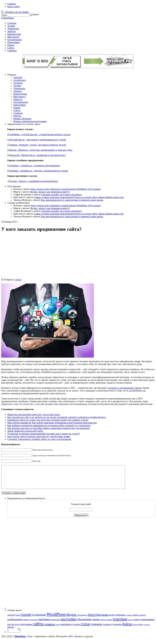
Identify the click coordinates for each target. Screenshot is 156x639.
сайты (38, 623)
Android (10, 615)
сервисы (49, 624)
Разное (10, 45)
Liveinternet (39, 614)
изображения (15, 619)
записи (135, 615)
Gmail (17, 615)
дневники (120, 615)
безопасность (82, 615)
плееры (130, 620)
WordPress (56, 614)
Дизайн (11, 26)
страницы (96, 624)
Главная (11, 3)
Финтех (17, 116)
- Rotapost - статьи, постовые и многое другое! (41, 145)
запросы (142, 615)
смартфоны (66, 624)
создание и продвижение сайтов (124, 388)
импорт (26, 620)
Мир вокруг (13, 37)
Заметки (11, 31)
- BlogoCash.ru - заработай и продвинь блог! (43, 155)
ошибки (96, 619)
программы (26, 624)
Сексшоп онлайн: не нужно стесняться (61, 194)
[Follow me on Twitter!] (17, 12)
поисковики (147, 619)
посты (10, 624)
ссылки (76, 624)
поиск (137, 619)
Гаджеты (11, 23)
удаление (117, 624)
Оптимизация (14, 39)
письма (109, 620)
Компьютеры (14, 34)
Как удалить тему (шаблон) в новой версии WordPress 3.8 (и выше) (66, 189)
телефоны (107, 624)
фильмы (135, 624)
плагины (120, 619)
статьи (85, 624)
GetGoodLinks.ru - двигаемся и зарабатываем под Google (36, 139)
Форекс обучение (22, 118)
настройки (68, 619)
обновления (84, 619)
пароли (103, 620)
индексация (33, 620)
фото (141, 624)
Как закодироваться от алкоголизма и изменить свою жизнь (72, 200)
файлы (127, 624)
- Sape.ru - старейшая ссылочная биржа (37, 181)
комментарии (55, 620)
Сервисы (12, 50)
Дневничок (13, 28)
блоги (92, 614)
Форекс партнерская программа (29, 121)
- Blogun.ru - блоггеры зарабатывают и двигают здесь (44, 150)
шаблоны (10, 627)
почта (17, 624)
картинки (44, 619)
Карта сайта (13, 6)
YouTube (17, 77)
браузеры (102, 614)
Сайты (10, 48)
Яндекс (71, 614)
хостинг (147, 624)
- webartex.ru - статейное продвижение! (39, 165)
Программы (13, 42)
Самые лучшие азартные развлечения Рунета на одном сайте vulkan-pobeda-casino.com (79, 197)
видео (112, 615)
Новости (17, 99)
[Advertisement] (78, 256)
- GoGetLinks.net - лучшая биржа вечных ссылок (45, 134)
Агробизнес (19, 80)
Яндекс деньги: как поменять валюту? (50, 191)
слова (57, 624)
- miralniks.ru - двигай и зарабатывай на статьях (43, 170)
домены (129, 615)
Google (26, 614)
